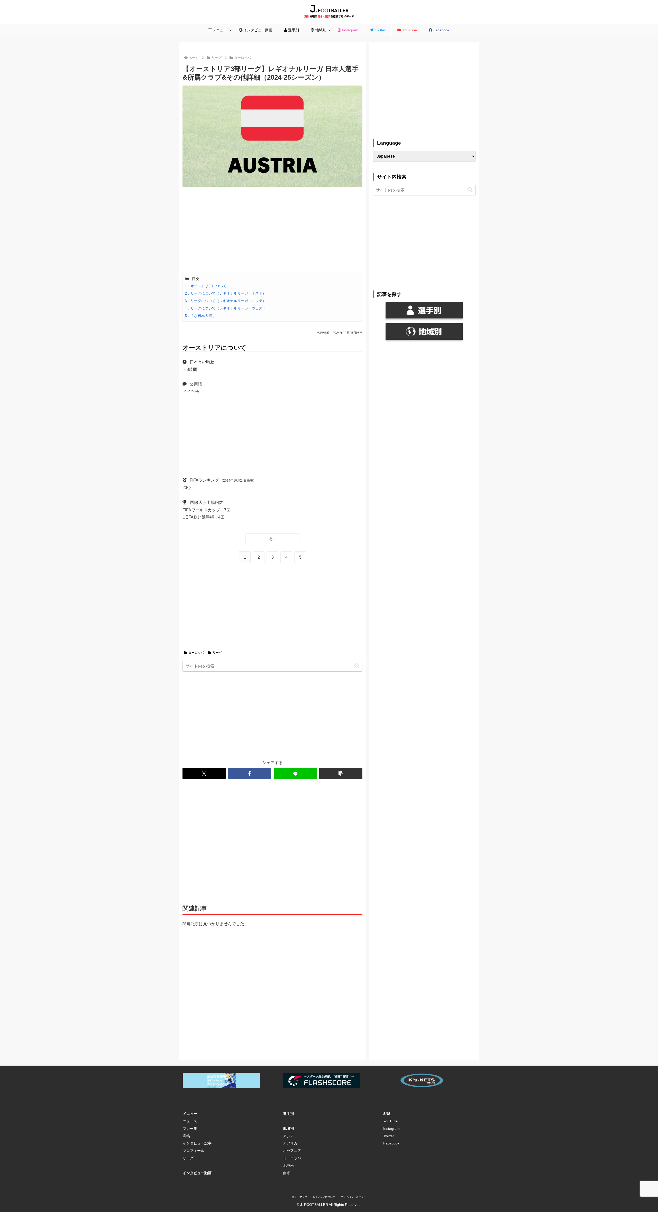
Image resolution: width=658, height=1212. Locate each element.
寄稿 (186, 1136)
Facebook (391, 1143)
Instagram (391, 1128)
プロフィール (193, 1151)
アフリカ (290, 1143)
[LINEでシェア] (295, 773)
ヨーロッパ (196, 652)
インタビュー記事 (197, 1143)
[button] (357, 666)
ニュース (190, 1121)
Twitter (388, 1136)
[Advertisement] (272, 229)
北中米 (288, 1165)
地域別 (288, 1128)
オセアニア (292, 1151)
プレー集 (190, 1128)
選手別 (288, 1114)
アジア (288, 1136)
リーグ (217, 652)
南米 (286, 1173)
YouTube (390, 1121)
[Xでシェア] (204, 773)
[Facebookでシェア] (249, 773)
